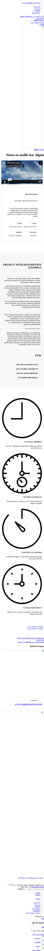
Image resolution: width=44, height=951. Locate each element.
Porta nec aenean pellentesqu (27, 373)
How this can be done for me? (27, 364)
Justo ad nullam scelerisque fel (27, 369)
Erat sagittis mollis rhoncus (28, 377)
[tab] (22, 364)
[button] (22, 172)
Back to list (40, 640)
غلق (42, 918)
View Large (5, 650)
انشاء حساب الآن (38, 934)
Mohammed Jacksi (37, 887)
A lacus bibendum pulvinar (28, 704)
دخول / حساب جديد (33, 913)
